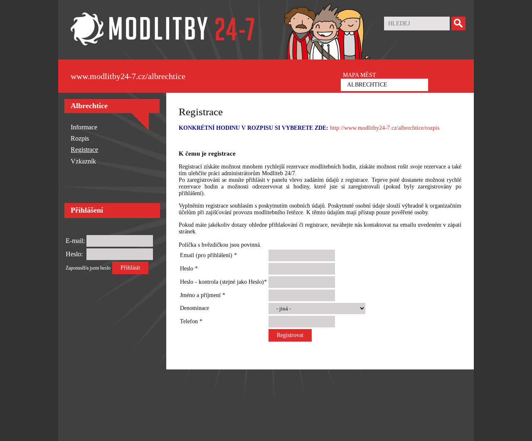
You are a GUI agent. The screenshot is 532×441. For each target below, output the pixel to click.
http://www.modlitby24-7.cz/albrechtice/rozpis (384, 128)
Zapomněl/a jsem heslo (88, 268)
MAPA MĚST (359, 75)
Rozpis (80, 138)
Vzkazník (83, 161)
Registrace (84, 149)
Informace (84, 127)
